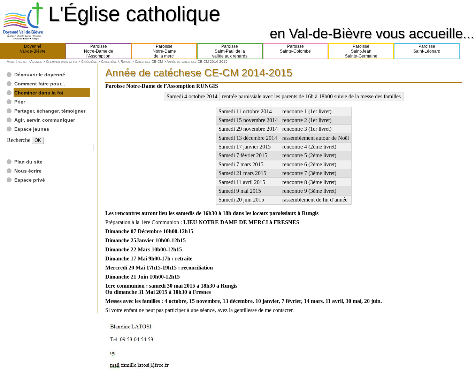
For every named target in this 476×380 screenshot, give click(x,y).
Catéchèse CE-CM (149, 61)
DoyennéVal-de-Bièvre (33, 49)
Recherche (18, 140)
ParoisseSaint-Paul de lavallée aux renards (229, 51)
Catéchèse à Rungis (116, 61)
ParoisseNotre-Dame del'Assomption (98, 51)
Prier (19, 102)
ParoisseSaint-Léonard (426, 49)
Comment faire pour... (39, 83)
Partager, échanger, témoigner (49, 111)
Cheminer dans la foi (61, 61)
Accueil (36, 61)
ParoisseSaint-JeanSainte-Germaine (361, 51)
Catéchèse (89, 61)
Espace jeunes (31, 129)
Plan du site (28, 162)
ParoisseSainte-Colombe (295, 49)
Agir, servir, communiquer (44, 120)
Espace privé (29, 180)
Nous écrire (27, 171)
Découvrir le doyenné (39, 74)
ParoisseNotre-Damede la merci (164, 51)
